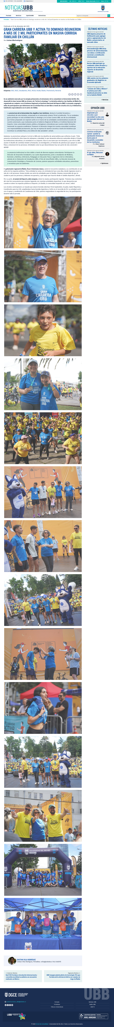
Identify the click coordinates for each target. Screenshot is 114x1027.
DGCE (16, 91)
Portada (8, 15)
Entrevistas (42, 15)
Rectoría (58, 91)
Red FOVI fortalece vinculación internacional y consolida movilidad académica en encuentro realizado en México (21, 977)
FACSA (34, 91)
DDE (12, 91)
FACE (29, 91)
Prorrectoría (50, 91)
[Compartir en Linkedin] (75, 94)
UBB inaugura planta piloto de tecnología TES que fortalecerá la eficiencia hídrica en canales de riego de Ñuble (63, 977)
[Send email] (78, 94)
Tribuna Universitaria (57, 1007)
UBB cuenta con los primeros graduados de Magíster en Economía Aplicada (97, 80)
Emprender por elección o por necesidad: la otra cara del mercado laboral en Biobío (95, 117)
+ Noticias (104, 100)
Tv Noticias (57, 1004)
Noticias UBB (92, 1002)
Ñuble (43, 91)
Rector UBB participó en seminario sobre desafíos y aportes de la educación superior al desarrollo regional (97, 67)
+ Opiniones (104, 163)
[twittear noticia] (72, 94)
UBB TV (92, 1007)
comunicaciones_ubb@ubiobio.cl (16, 1001)
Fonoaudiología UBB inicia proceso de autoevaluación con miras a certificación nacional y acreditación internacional (97, 53)
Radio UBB (92, 1004)
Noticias (18, 15)
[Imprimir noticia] (81, 94)
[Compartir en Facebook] (69, 94)
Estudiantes (23, 91)
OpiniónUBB (30, 15)
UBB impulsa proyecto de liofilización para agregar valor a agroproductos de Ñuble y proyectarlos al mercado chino (96, 38)
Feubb (38, 91)
